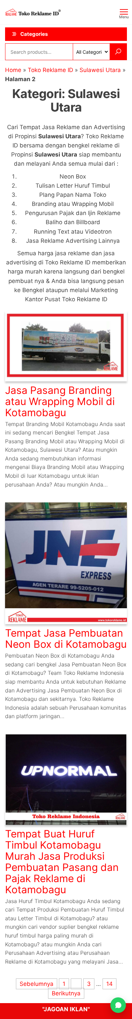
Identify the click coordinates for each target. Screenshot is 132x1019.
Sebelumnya (36, 983)
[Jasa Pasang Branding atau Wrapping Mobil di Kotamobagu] (66, 345)
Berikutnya (66, 993)
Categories (34, 34)
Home (13, 70)
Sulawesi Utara (100, 70)
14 (109, 983)
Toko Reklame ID (50, 70)
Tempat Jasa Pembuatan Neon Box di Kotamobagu (66, 638)
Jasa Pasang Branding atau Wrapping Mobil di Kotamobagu (60, 401)
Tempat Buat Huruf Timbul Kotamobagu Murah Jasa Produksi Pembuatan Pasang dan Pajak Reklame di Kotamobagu (62, 862)
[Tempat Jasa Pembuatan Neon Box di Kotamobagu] (66, 563)
